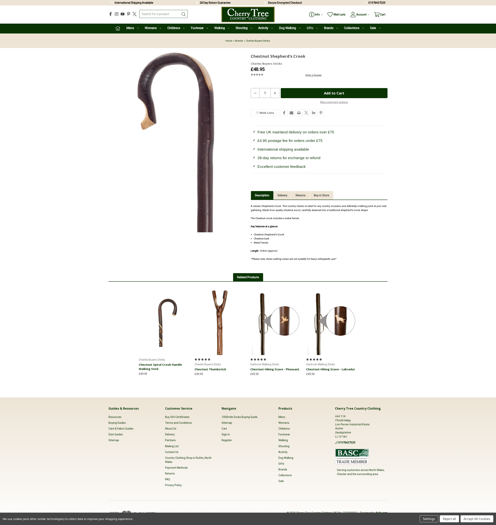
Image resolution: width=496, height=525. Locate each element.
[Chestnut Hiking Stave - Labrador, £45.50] (332, 322)
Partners (170, 440)
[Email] (291, 112)
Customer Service (178, 408)
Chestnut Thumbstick (210, 369)
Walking (220, 28)
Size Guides (115, 434)
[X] (135, 14)
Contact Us (171, 452)
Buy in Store (321, 195)
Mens (130, 28)
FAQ (167, 479)
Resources (114, 417)
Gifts (310, 28)
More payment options (334, 102)
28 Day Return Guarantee (215, 2)
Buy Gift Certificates (177, 417)
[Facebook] (110, 14)
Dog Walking (288, 28)
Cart (224, 428)
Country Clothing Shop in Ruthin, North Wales (188, 459)
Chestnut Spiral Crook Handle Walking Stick (160, 367)
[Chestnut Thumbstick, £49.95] (220, 322)
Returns (301, 195)
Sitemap (113, 440)
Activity (263, 28)
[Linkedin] (313, 112)
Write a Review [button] (313, 75)
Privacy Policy (173, 485)
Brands (329, 28)
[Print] (298, 112)
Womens (151, 28)
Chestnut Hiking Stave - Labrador (330, 369)
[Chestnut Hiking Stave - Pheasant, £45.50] (276, 322)
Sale (373, 28)
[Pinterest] (129, 14)
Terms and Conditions (178, 422)
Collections (352, 28)
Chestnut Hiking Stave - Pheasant (274, 369)
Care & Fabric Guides (120, 428)
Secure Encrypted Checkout (285, 2)
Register (227, 440)
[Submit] (184, 14)
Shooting (242, 28)
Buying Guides (117, 422)
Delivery (282, 195)
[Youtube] (123, 14)
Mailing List (172, 446)
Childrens (174, 28)
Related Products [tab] (248, 277)
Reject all (449, 519)
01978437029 (376, 2)
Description (262, 195)
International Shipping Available (134, 2)
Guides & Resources (123, 408)
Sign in (226, 434)
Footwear (197, 28)
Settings (429, 519)
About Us (170, 428)
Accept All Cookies (477, 519)
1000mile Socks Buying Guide (239, 417)
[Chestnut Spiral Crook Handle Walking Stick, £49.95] (164, 322)
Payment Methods (176, 467)
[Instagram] (117, 14)
